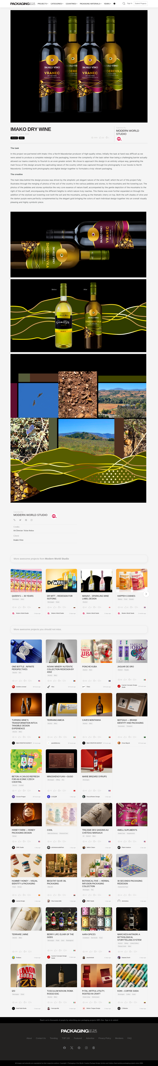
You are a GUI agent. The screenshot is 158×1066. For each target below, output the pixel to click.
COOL (50, 830)
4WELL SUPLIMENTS (127, 830)
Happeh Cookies (126, 596)
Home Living (86, 997)
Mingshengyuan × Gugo (60, 777)
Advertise (90, 1038)
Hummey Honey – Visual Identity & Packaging (25, 882)
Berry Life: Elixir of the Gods (60, 935)
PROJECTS (42, 4)
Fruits (57, 940)
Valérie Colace (91, 847)
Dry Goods (94, 937)
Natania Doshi (126, 957)
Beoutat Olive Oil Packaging (56, 882)
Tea (63, 779)
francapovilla (55, 1008)
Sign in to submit (111, 1020)
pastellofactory (55, 743)
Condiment (86, 937)
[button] (124, 3)
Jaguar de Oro (125, 667)
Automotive (121, 726)
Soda (57, 602)
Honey (14, 836)
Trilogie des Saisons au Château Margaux (95, 831)
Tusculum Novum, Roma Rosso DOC (60, 992)
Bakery (120, 599)
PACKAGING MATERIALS (90, 4)
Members (119, 1038)
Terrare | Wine (20, 934)
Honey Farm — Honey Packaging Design (23, 831)
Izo (13, 991)
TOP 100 (66, 1038)
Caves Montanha (91, 720)
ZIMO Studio (20, 847)
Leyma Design (20, 901)
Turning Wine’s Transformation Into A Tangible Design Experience (24, 724)
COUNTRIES (71, 4)
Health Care (121, 833)
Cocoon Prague (21, 796)
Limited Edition (134, 943)
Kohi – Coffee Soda (128, 991)
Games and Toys (123, 887)
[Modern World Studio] (119, 139)
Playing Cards (122, 946)
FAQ (129, 1038)
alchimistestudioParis (57, 847)
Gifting (58, 779)
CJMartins (125, 1008)
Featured (78, 1038)
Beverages (16, 599)
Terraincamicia (55, 720)
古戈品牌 (54, 796)
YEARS (107, 4)
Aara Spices (89, 934)
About (29, 1038)
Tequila (126, 670)
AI (83, 836)
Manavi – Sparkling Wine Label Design (95, 597)
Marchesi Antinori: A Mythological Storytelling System (129, 937)
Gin (20, 672)
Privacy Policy (105, 1038)
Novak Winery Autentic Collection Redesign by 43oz (60, 669)
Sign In (129, 3)
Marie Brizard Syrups (94, 777)
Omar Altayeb (126, 743)
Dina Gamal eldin (56, 901)
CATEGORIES (56, 4)
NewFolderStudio (21, 1008)
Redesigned (69, 940)
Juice (22, 599)
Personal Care (64, 833)
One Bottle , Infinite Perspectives (23, 668)
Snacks (131, 599)
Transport (129, 726)
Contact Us (41, 1038)
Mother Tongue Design (93, 1008)
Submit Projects (140, 3)
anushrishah (90, 957)
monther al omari (21, 686)
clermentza (125, 901)
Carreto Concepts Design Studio (129, 686)
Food (125, 599)
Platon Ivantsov (126, 847)
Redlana (18, 957)
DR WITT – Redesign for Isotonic (60, 597)
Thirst (88, 686)
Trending (54, 1038)
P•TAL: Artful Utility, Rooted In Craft (93, 992)
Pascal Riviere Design (93, 796)
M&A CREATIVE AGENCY (24, 743)
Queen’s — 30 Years (22, 596)
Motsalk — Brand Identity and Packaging (130, 721)
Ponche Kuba (89, 667)
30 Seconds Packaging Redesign (129, 882)
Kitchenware (95, 997)
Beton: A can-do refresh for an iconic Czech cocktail (26, 779)
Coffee (128, 994)
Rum (90, 670)
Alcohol (14, 138)
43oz (52, 686)
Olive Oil (50, 887)
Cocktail (21, 785)
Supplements (131, 833)
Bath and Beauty (53, 833)
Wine (21, 138)
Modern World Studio (30, 515)
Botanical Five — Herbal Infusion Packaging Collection (95, 884)
